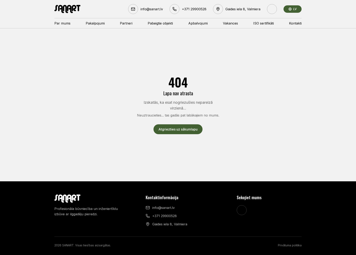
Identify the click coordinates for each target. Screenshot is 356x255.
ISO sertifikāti (263, 23)
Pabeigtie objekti (160, 23)
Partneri (126, 23)
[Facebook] (272, 9)
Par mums (62, 23)
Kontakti (295, 23)
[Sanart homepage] (67, 9)
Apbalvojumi (198, 23)
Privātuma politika (290, 245)
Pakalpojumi (95, 23)
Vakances (230, 23)
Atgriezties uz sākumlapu (178, 129)
